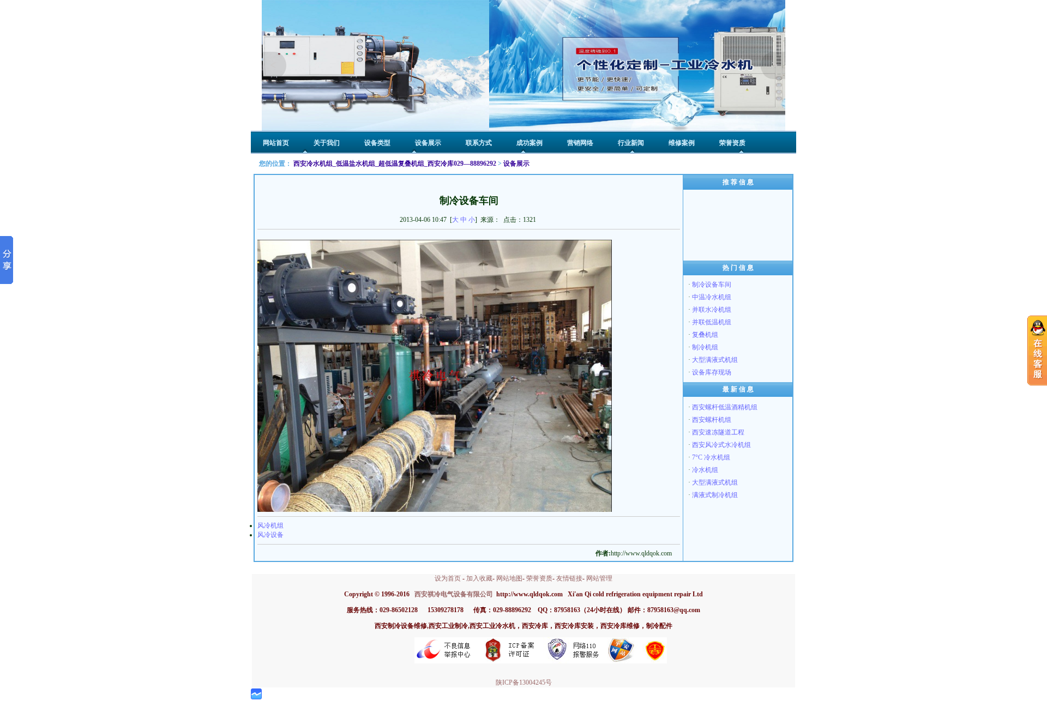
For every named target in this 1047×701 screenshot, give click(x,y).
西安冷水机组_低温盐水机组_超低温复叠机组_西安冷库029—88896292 (394, 163)
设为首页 (448, 578)
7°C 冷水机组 (711, 457)
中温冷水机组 (711, 297)
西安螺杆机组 (711, 420)
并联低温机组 (711, 322)
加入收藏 (479, 578)
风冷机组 (270, 525)
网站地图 (509, 578)
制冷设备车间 (711, 284)
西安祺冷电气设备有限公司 (453, 594)
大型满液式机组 (715, 360)
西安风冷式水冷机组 (721, 445)
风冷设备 (270, 535)
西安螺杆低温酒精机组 (724, 407)
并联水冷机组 (711, 309)
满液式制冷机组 (715, 495)
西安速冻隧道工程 (718, 432)
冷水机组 (705, 470)
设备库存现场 (711, 372)
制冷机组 (705, 347)
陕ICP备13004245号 (524, 682)
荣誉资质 (539, 578)
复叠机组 (705, 335)
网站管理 (599, 578)
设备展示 (516, 163)
